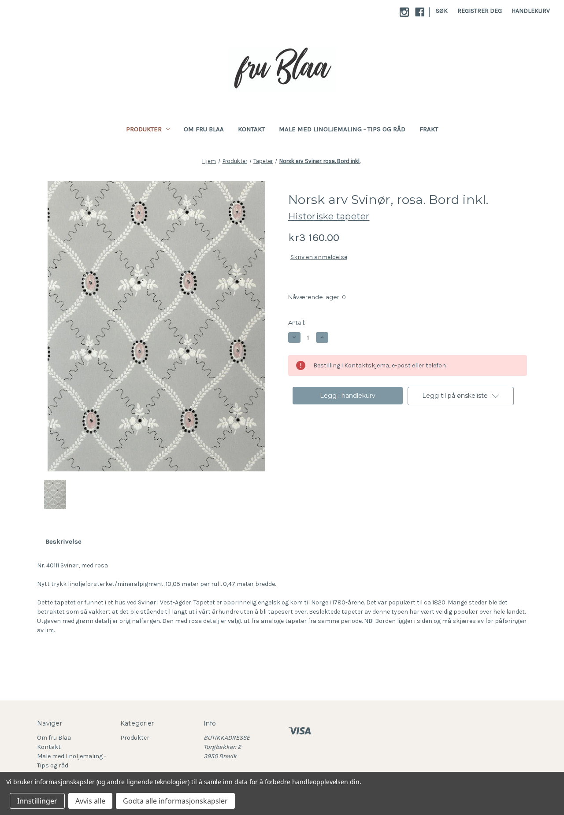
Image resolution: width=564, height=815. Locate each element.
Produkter (144, 129)
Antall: (296, 322)
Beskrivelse (63, 541)
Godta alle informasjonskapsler (175, 801)
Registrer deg (479, 11)
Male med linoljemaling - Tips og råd (342, 129)
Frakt (428, 129)
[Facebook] (419, 12)
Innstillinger (37, 801)
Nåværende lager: (317, 296)
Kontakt (251, 129)
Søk (442, 11)
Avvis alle (90, 801)
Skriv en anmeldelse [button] (318, 257)
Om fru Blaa (204, 129)
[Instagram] (404, 12)
